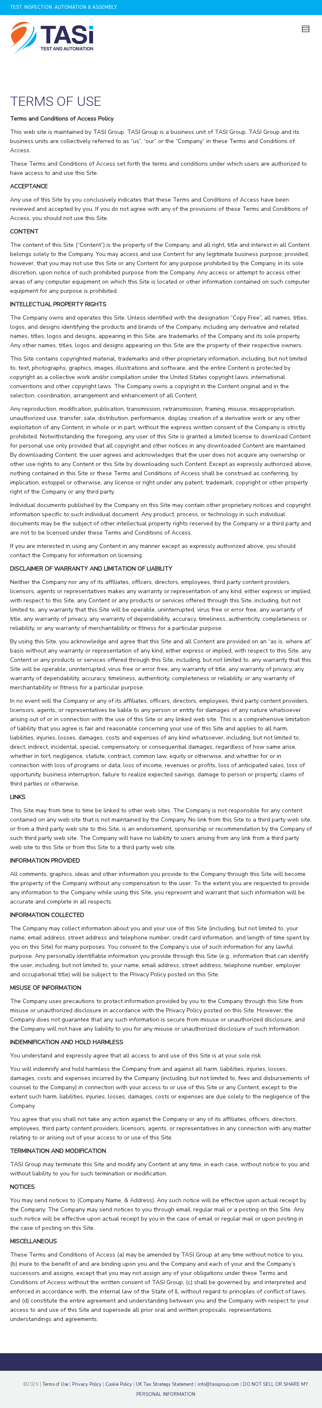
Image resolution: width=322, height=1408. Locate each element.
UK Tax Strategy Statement (165, 1384)
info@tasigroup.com (218, 1384)
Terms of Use (55, 1384)
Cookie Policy (118, 1384)
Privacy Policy (86, 1384)
